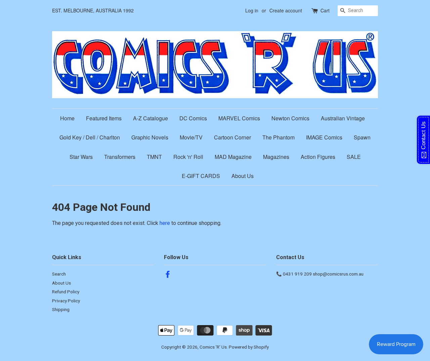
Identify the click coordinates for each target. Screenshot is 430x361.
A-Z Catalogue (150, 118)
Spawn (362, 137)
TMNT (154, 157)
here (165, 223)
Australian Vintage (343, 118)
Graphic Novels (149, 137)
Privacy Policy (66, 300)
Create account (285, 10)
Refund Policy (65, 291)
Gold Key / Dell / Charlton (89, 137)
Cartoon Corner (232, 137)
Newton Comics (290, 118)
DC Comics (193, 118)
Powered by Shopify (249, 347)
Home (67, 118)
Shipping (61, 309)
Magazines (276, 157)
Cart (325, 10)
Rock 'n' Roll (188, 157)
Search (59, 274)
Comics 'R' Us (213, 347)
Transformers (119, 157)
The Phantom (278, 137)
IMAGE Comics (324, 137)
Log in (251, 10)
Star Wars (81, 157)
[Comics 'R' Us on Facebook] (167, 275)
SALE (354, 157)
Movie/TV (191, 137)
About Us (242, 176)
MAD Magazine (233, 157)
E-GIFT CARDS (201, 176)
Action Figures (318, 157)
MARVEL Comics (239, 118)
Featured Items (104, 118)
